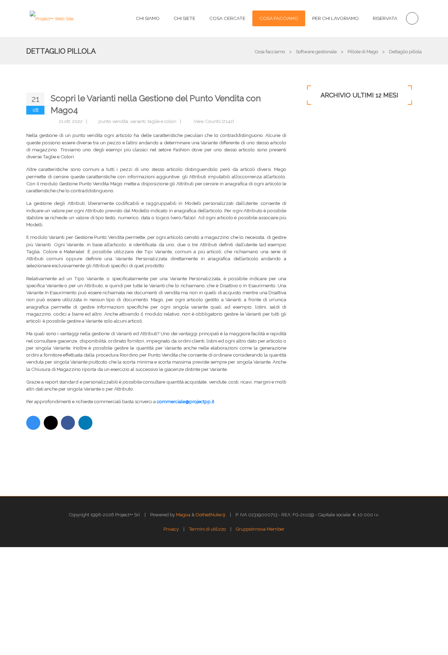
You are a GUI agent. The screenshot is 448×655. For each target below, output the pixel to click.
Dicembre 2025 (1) (323, 146)
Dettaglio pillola (61, 51)
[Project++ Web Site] (52, 18)
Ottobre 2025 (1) (321, 169)
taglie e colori (162, 121)
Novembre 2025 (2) (324, 157)
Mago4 (183, 514)
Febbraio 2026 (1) (323, 134)
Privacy (171, 529)
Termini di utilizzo (207, 529)
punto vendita (113, 121)
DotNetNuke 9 (210, 514)
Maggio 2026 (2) (321, 122)
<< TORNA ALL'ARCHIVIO (155, 458)
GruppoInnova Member (260, 529)
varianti (138, 121)
